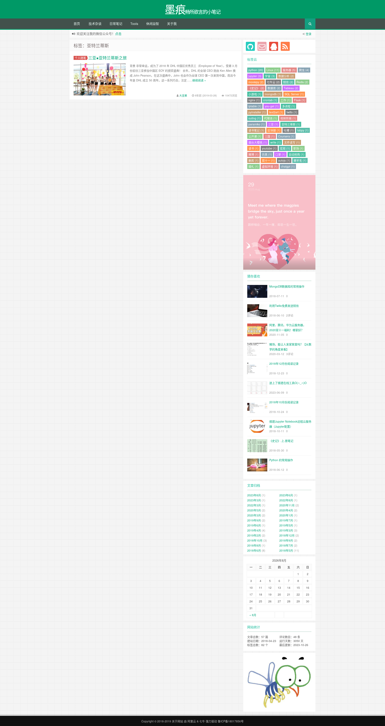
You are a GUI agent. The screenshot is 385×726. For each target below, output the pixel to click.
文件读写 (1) (292, 142)
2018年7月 (286, 545)
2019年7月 (286, 520)
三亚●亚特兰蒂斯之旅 (107, 58)
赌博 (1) (253, 154)
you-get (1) (272, 106)
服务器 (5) (289, 70)
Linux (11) (272, 70)
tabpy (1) (303, 130)
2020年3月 (254, 515)
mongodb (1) (273, 94)
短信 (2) (288, 82)
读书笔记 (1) (256, 130)
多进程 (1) (288, 106)
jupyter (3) (254, 76)
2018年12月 (287, 535)
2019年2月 (254, 535)
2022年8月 (286, 500)
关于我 (172, 23)
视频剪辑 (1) (288, 118)
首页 (77, 23)
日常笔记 (115, 23)
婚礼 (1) (253, 166)
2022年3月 (254, 505)
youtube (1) (269, 148)
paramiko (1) (256, 124)
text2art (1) (276, 112)
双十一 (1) (268, 160)
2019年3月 (286, 530)
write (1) (275, 142)
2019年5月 (286, 525)
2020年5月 (254, 510)
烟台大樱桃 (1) (257, 142)
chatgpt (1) (288, 166)
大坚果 (183, 95)
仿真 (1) (267, 154)
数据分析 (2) (286, 76)
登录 (308, 34)
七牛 (202, 721)
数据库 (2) (273, 88)
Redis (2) (302, 82)
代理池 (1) (270, 118)
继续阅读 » (199, 80)
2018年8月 (254, 545)
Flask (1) (299, 100)
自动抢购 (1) (296, 154)
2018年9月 (286, 540)
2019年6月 (254, 525)
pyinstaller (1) (257, 112)
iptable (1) (254, 106)
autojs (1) (284, 160)
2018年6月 (254, 550)
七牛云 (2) (273, 82)
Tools (134, 23)
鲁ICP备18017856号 (231, 721)
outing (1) (254, 118)
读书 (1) (253, 148)
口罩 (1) (280, 154)
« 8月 (252, 615)
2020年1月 (286, 515)
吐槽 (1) (289, 130)
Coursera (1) (286, 136)
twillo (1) (292, 112)
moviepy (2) (255, 82)
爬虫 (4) (304, 70)
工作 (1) (286, 100)
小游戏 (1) (254, 94)
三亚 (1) (273, 124)
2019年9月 (254, 520)
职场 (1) (298, 148)
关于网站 (177, 721)
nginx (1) (254, 100)
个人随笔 (80, 58)
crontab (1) (270, 100)
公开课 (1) (254, 136)
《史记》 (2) (256, 88)
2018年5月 (286, 550)
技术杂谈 (95, 23)
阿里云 (191, 721)
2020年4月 (286, 510)
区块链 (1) (273, 130)
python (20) (255, 70)
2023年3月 (254, 500)
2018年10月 (254, 540)
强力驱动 (211, 721)
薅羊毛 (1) (300, 160)
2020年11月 (287, 505)
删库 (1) (253, 160)
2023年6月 (286, 495)
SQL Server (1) (294, 94)
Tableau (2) (291, 88)
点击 (118, 33)
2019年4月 (254, 530)
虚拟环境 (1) (270, 166)
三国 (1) (270, 136)
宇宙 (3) (270, 76)
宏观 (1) (285, 148)
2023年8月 (254, 495)
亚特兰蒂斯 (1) (291, 124)
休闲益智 (152, 23)
